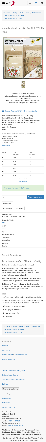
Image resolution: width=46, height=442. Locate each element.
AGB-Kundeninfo (8, 370)
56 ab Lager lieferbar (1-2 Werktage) (16, 188)
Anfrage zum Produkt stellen (13, 208)
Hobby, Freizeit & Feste (21, 13)
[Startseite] (7, 3)
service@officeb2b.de (15, 425)
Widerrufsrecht (7, 355)
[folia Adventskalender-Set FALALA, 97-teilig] (23, 58)
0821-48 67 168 (14, 421)
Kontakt (5, 345)
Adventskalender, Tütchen (14, 18)
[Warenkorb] (36, 3)
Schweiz (5, 407)
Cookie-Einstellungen (10, 389)
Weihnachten (36, 13)
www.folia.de (6, 145)
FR (14, 407)
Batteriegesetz (20, 370)
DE (10, 407)
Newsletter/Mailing (8, 359)
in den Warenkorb (36, 197)
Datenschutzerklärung (10, 375)
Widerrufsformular (20, 355)
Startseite (6, 13)
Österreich (6, 403)
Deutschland (6, 398)
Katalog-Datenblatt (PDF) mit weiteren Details (20, 111)
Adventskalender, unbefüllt (14, 16)
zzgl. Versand (23, 181)
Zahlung (5, 384)
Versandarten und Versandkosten (14, 379)
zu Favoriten (7, 203)
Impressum (6, 350)
